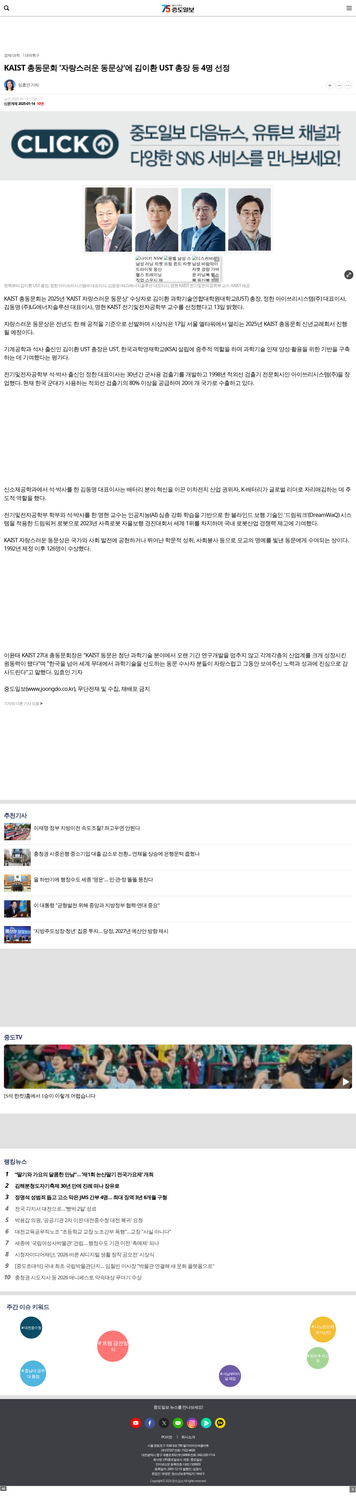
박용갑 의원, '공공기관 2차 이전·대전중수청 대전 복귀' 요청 (79, 1220)
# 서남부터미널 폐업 (230, 1376)
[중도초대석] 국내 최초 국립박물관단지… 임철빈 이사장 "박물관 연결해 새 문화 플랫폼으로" (114, 1265)
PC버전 (166, 1436)
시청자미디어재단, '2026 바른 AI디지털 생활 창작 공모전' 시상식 (84, 1254)
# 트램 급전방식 (113, 1346)
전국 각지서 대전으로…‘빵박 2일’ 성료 (55, 1208)
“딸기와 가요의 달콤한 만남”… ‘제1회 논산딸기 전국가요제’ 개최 (84, 1174)
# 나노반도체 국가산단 (322, 1329)
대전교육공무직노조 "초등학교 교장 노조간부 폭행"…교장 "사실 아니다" (93, 1231)
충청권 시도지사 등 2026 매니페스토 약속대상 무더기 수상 (78, 1277)
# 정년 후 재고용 (317, 1358)
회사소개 (188, 1436)
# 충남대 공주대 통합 (33, 1373)
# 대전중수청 (31, 1327)
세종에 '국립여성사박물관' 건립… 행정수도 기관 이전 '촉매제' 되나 (87, 1243)
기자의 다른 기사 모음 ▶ (24, 703)
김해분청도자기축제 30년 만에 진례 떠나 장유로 (67, 1185)
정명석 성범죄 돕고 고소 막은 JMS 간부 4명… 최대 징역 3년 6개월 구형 (91, 1197)
